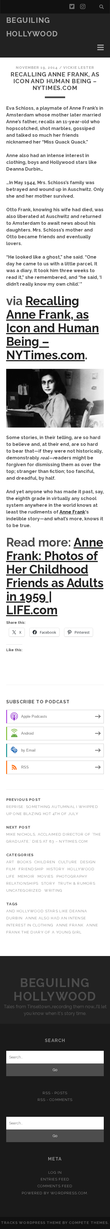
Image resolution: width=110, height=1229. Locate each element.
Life (10, 876)
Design (88, 862)
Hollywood (81, 869)
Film (11, 869)
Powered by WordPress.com (54, 1193)
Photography (72, 876)
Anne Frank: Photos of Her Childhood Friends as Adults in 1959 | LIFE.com (55, 576)
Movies (46, 876)
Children (44, 862)
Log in (55, 1172)
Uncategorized (24, 890)
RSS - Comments (55, 1100)
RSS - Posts (55, 1093)
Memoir (26, 876)
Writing (53, 890)
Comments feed (55, 1186)
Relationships (22, 883)
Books (24, 862)
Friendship (31, 869)
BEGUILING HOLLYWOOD (55, 989)
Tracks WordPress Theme (31, 1223)
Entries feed (55, 1179)
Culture (67, 862)
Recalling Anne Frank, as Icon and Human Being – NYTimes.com (52, 328)
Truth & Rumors (76, 883)
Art (10, 862)
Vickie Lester (78, 67)
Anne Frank (72, 512)
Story (48, 883)
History (56, 869)
